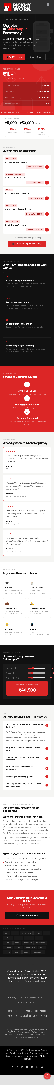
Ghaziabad (26, 933)
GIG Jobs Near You (31, 1015)
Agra (46, 933)
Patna (42, 947)
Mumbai (8, 942)
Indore (7, 952)
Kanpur (18, 938)
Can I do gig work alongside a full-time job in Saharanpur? (27, 785)
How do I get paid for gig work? (27, 776)
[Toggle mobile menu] (48, 4)
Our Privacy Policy (14, 998)
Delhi (6, 933)
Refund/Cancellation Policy (35, 998)
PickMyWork (31, 1050)
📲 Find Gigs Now (14, 57)
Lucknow (8, 938)
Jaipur (39, 938)
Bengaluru (28, 942)
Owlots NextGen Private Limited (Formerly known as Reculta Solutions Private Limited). (27, 1053)
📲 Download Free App (27, 915)
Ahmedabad (30, 947)
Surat (26, 952)
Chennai (8, 947)
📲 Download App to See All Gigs (27, 244)
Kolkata (18, 947)
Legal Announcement (27, 1002)
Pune (17, 942)
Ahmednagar (38, 952)
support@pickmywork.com (30, 981)
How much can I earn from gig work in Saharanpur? (27, 758)
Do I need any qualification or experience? (27, 768)
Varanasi (29, 938)
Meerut (37, 933)
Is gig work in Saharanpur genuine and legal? (27, 748)
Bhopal (17, 952)
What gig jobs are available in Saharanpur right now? (27, 725)
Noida (15, 933)
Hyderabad (40, 942)
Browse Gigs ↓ (36, 57)
